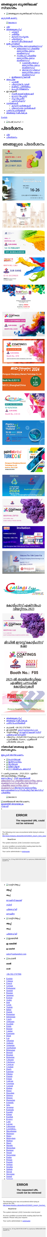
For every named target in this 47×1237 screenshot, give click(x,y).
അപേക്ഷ (10, 79)
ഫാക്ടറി (15, 32)
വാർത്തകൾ (12, 103)
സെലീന (21, 735)
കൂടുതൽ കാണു (9, 18)
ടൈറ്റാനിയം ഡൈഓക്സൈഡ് (26, 46)
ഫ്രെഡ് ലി (11, 735)
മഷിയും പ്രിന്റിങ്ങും (21, 87)
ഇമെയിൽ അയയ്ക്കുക (12, 804)
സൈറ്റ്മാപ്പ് (6, 778)
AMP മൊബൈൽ (22, 778)
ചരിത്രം (15, 34)
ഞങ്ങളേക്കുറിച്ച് (13, 29)
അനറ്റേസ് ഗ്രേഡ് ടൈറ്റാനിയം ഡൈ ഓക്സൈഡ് (31, 72)
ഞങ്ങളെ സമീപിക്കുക (16, 113)
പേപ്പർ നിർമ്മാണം (20, 89)
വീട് (8, 27)
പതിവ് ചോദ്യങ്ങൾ (15, 110)
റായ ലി (4, 806)
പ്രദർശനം (16, 39)
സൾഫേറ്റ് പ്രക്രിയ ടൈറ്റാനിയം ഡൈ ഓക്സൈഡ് (26, 58)
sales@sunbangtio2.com (28, 730)
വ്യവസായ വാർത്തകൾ (23, 108)
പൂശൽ (15, 82)
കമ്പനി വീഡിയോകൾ (22, 41)
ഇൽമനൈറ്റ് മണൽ (20, 77)
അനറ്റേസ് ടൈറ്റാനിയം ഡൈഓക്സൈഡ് (19, 789)
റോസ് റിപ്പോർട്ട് (19, 96)
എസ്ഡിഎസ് (18, 101)
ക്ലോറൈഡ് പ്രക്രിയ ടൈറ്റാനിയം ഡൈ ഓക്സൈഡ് (28, 50)
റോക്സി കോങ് (27, 732)
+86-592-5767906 (13, 974)
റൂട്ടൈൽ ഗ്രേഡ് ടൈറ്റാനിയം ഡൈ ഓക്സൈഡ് (31, 65)
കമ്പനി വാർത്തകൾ (21, 106)
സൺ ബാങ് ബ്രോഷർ (22, 94)
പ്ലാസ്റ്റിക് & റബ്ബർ (20, 84)
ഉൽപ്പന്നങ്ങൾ (13, 44)
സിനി (38, 732)
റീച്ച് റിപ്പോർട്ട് (17, 98)
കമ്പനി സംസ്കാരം (20, 36)
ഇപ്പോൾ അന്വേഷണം (12, 755)
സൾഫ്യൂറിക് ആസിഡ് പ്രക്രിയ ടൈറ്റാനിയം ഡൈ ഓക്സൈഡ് (19, 785)
